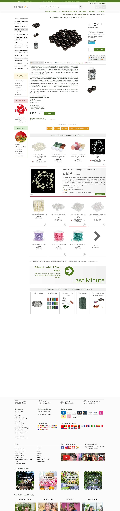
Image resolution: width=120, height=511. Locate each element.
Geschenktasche (20, 90)
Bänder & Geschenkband (21, 18)
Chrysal (17, 447)
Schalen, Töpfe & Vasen (21, 53)
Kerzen (16, 42)
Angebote (80, 63)
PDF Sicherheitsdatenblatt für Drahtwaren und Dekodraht (43, 119)
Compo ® (39, 447)
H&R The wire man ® (20, 451)
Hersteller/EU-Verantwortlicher (37, 118)
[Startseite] (61, 14)
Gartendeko (19, 153)
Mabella (39, 453)
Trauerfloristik (18, 63)
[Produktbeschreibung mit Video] (104, 164)
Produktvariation (60, 63)
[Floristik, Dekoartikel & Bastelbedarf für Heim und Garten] (22, 7)
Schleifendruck (19, 457)
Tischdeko (19, 151)
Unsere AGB (18, 416)
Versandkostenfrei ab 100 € (26, 1)
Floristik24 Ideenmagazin (21, 438)
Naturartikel (18, 47)
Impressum (18, 414)
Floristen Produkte (20, 449)
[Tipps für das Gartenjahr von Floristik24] (48, 480)
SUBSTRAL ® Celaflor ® (43, 459)
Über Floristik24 (19, 412)
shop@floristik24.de (44, 411)
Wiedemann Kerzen (20, 463)
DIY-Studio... (89, 63)
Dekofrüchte (18, 24)
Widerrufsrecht (19, 422)
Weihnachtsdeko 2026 (20, 66)
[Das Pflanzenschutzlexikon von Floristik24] (70, 480)
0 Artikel (98, 7)
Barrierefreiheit (19, 430)
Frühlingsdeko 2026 (20, 34)
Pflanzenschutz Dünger (21, 50)
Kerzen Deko (19, 144)
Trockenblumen (20, 81)
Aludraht (18, 87)
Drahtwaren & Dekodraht (68, 14)
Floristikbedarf (18, 32)
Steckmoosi (19, 85)
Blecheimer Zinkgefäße (21, 21)
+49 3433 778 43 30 (45, 414)
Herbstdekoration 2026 (53, 11)
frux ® (38, 449)
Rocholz (39, 455)
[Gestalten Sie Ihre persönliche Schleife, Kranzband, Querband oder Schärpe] (25, 480)
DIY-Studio (20, 68)
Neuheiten (91, 11)
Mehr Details (49, 63)
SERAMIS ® (40, 457)
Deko (50, 128)
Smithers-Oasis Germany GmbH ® (24, 459)
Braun (65, 128)
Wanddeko (19, 149)
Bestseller (83, 11)
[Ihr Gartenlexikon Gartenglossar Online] (92, 480)
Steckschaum (18, 60)
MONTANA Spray (19, 455)
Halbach (39, 451)
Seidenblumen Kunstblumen (21, 55)
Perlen (58, 128)
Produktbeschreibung (38, 63)
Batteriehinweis (19, 426)
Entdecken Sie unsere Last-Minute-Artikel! (21, 120)
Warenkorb (94, 3)
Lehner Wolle (18, 453)
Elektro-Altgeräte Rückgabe (22, 428)
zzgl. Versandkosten (46, 260)
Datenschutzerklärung (21, 418)
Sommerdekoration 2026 (21, 58)
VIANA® (17, 461)
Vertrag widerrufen (20, 424)
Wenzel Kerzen (41, 461)
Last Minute (101, 11)
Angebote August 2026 (70, 11)
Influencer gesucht (20, 436)
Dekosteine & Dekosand (21, 26)
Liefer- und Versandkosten (22, 432)
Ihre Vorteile (71, 63)
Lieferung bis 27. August (49, 1)
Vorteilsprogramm (19, 434)
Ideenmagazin (20, 156)
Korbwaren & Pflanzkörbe (21, 45)
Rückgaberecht (19, 420)
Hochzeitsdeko (18, 39)
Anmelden (103, 3)
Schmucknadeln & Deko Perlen (82, 14)
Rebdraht (18, 94)
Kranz (17, 92)
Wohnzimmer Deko (21, 147)
